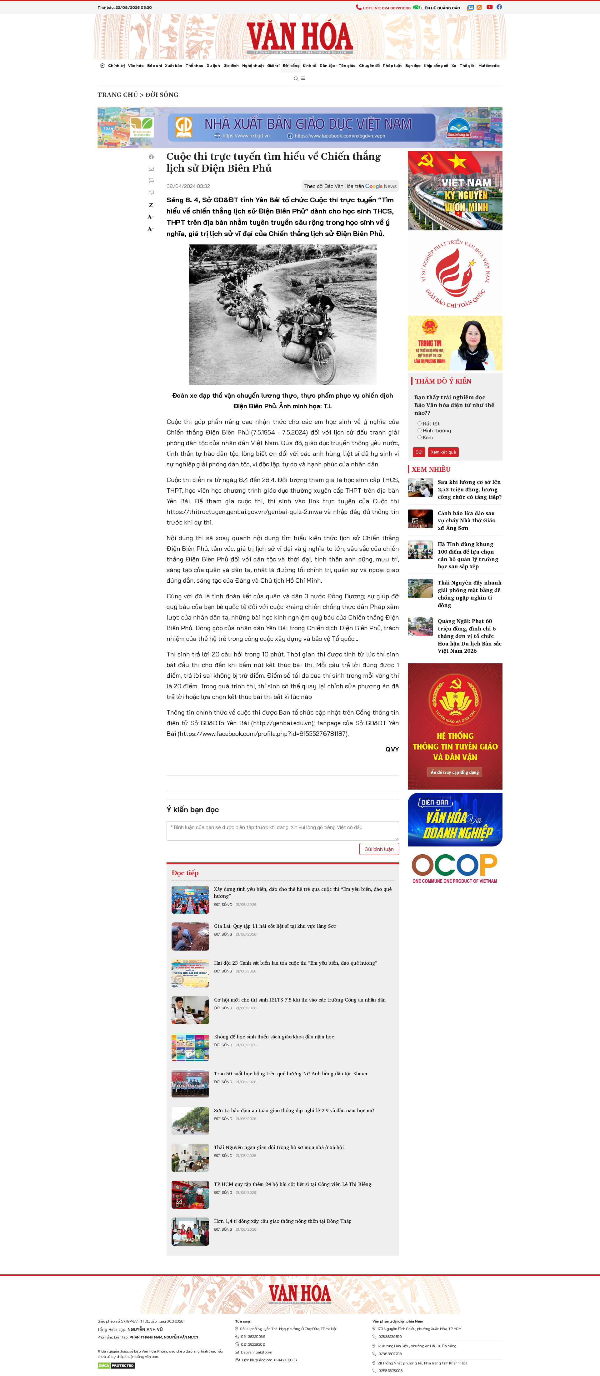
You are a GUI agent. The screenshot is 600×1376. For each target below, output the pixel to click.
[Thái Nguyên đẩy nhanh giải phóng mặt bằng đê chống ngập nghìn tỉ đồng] (420, 588)
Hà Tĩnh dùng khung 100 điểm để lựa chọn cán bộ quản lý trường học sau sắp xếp (468, 555)
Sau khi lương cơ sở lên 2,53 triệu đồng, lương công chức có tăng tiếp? (470, 489)
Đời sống (291, 65)
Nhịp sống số (436, 65)
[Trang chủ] (102, 66)
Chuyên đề (369, 65)
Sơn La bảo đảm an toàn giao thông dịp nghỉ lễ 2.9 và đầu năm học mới (295, 1110)
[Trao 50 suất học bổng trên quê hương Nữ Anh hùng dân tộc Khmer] (190, 1084)
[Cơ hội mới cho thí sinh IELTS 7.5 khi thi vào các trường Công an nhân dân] (190, 1010)
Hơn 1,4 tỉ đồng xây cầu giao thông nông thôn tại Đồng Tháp (283, 1221)
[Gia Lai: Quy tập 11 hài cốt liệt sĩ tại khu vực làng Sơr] (190, 936)
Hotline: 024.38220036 (387, 8)
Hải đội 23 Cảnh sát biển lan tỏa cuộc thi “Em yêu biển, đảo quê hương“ (295, 963)
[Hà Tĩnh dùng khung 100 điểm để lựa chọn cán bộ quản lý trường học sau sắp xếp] (420, 549)
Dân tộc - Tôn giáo (338, 65)
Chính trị (116, 65)
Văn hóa (136, 65)
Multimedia (489, 65)
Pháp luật (392, 65)
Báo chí (154, 65)
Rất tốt (431, 423)
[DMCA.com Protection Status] (116, 1365)
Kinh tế (309, 65)
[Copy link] (151, 192)
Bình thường (437, 430)
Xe (454, 65)
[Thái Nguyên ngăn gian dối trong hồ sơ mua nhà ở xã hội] (190, 1158)
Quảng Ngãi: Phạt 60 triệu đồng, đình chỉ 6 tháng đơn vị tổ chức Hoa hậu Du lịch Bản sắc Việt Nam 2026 (470, 636)
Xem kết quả (443, 452)
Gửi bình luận (379, 849)
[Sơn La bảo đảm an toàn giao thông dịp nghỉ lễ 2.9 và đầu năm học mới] (190, 1121)
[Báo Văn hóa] (300, 36)
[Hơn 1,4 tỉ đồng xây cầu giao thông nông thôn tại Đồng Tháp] (190, 1232)
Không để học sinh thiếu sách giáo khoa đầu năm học (274, 1036)
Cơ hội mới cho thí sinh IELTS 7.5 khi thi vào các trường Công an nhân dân (300, 1000)
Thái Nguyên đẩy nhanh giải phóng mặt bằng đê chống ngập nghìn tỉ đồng (470, 593)
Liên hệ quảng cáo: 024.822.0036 (269, 1360)
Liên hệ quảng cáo (440, 8)
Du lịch (213, 65)
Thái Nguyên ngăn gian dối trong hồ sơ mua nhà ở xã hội (279, 1147)
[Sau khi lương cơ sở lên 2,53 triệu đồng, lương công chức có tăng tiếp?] (420, 487)
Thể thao (194, 65)
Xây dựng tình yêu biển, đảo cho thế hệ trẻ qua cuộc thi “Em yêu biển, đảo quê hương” (303, 892)
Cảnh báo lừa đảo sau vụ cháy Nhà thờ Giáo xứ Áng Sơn (467, 520)
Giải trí (273, 65)
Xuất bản (173, 65)
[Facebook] (151, 157)
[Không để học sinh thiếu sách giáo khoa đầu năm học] (190, 1047)
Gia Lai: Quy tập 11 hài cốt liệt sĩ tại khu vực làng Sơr (275, 926)
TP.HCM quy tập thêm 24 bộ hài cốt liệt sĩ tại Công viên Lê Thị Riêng (292, 1184)
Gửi (419, 452)
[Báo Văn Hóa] (300, 1292)
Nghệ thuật (253, 65)
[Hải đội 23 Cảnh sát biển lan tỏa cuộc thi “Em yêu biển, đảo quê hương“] (190, 973)
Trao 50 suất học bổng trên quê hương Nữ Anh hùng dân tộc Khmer (291, 1073)
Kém (428, 437)
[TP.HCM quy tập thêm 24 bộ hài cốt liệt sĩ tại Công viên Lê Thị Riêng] (190, 1195)
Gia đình (231, 65)
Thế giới (467, 65)
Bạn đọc (413, 65)
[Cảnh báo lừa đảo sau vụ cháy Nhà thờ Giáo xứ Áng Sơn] (420, 519)
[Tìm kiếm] (296, 79)
